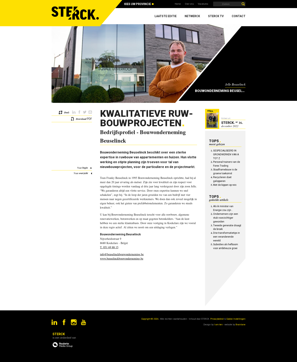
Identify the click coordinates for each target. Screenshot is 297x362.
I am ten (218, 324)
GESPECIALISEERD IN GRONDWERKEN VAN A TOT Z (226, 154)
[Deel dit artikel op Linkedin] (74, 112)
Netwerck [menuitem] (192, 16)
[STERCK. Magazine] (76, 13)
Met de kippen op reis (224, 185)
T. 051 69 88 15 (109, 247)
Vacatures (203, 4)
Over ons (189, 4)
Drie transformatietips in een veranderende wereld (226, 237)
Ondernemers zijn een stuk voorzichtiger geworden (225, 218)
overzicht (83, 173)
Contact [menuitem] (238, 16)
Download (81, 119)
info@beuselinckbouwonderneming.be (122, 254)
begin (85, 167)
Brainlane (240, 324)
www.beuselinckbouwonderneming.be (121, 258)
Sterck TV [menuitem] (216, 16)
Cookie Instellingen (235, 319)
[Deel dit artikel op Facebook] (79, 112)
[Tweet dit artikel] (84, 112)
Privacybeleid (217, 319)
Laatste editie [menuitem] (166, 16)
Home (178, 4)
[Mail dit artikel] (90, 112)
